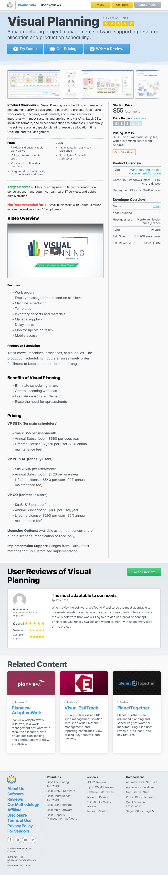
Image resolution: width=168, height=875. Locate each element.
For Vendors (18, 831)
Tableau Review (97, 811)
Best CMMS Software (61, 790)
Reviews (51, 5)
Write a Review (109, 48)
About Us (15, 788)
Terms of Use (19, 820)
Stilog (157, 206)
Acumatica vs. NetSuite (141, 782)
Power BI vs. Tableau (140, 797)
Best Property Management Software (62, 816)
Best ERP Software (59, 804)
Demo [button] (28, 49)
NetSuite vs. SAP (137, 792)
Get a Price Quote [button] (124, 152)
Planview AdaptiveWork (27, 710)
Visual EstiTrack (81, 708)
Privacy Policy (20, 825)
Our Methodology (23, 804)
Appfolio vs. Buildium (140, 787)
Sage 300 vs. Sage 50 (141, 811)
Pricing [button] (66, 49)
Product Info (27, 5)
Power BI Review (97, 797)
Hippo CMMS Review (100, 787)
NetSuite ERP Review (100, 792)
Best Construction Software (59, 797)
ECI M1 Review (96, 782)
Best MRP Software (60, 810)
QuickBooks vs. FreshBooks (136, 804)
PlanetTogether (133, 708)
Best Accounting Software (58, 784)
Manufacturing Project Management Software (145, 171)
